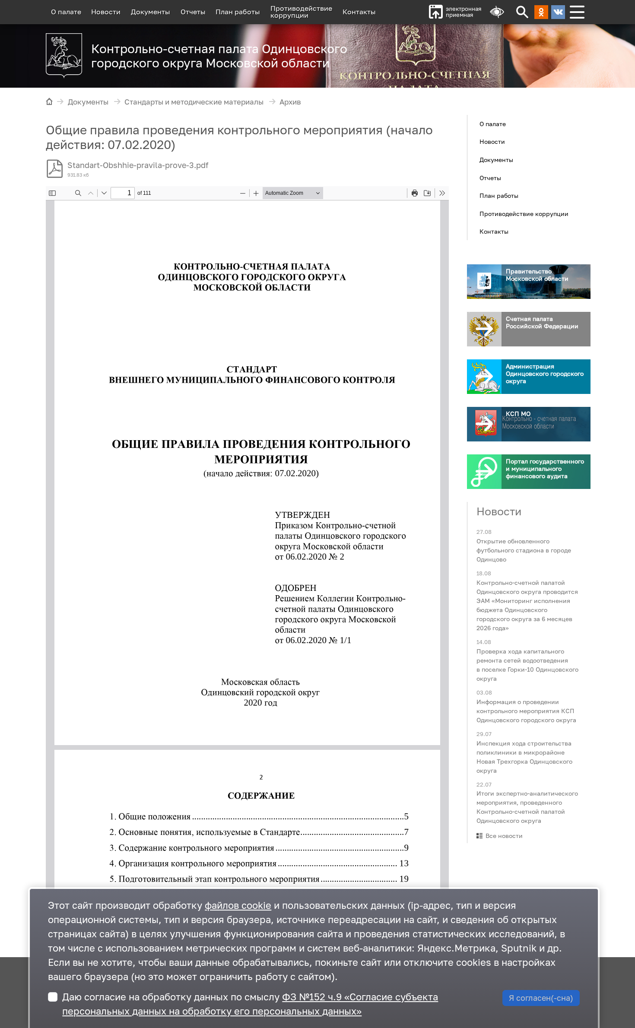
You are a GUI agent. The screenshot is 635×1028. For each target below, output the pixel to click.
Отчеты (193, 12)
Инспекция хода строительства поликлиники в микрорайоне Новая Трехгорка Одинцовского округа (524, 756)
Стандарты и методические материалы (194, 102)
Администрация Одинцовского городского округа (545, 373)
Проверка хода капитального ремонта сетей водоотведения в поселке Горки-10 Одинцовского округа (527, 664)
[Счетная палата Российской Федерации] (484, 329)
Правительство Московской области (537, 274)
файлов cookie (238, 905)
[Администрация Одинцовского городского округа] (484, 376)
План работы (238, 12)
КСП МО (518, 413)
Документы (150, 12)
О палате (66, 12)
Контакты (359, 12)
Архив (290, 102)
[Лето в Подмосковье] (481, 51)
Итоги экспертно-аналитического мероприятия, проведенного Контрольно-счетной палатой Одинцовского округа (527, 807)
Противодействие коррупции (523, 213)
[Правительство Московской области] (484, 281)
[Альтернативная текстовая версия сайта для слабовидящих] (497, 12)
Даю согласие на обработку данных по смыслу (250, 1004)
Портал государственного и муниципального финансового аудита (545, 468)
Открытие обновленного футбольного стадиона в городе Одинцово (523, 550)
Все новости (504, 835)
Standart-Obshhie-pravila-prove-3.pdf (138, 165)
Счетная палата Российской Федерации (542, 322)
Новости (106, 12)
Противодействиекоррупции (301, 11)
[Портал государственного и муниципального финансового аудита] (484, 471)
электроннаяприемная (463, 12)
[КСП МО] (484, 424)
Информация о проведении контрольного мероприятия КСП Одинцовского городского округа (526, 710)
